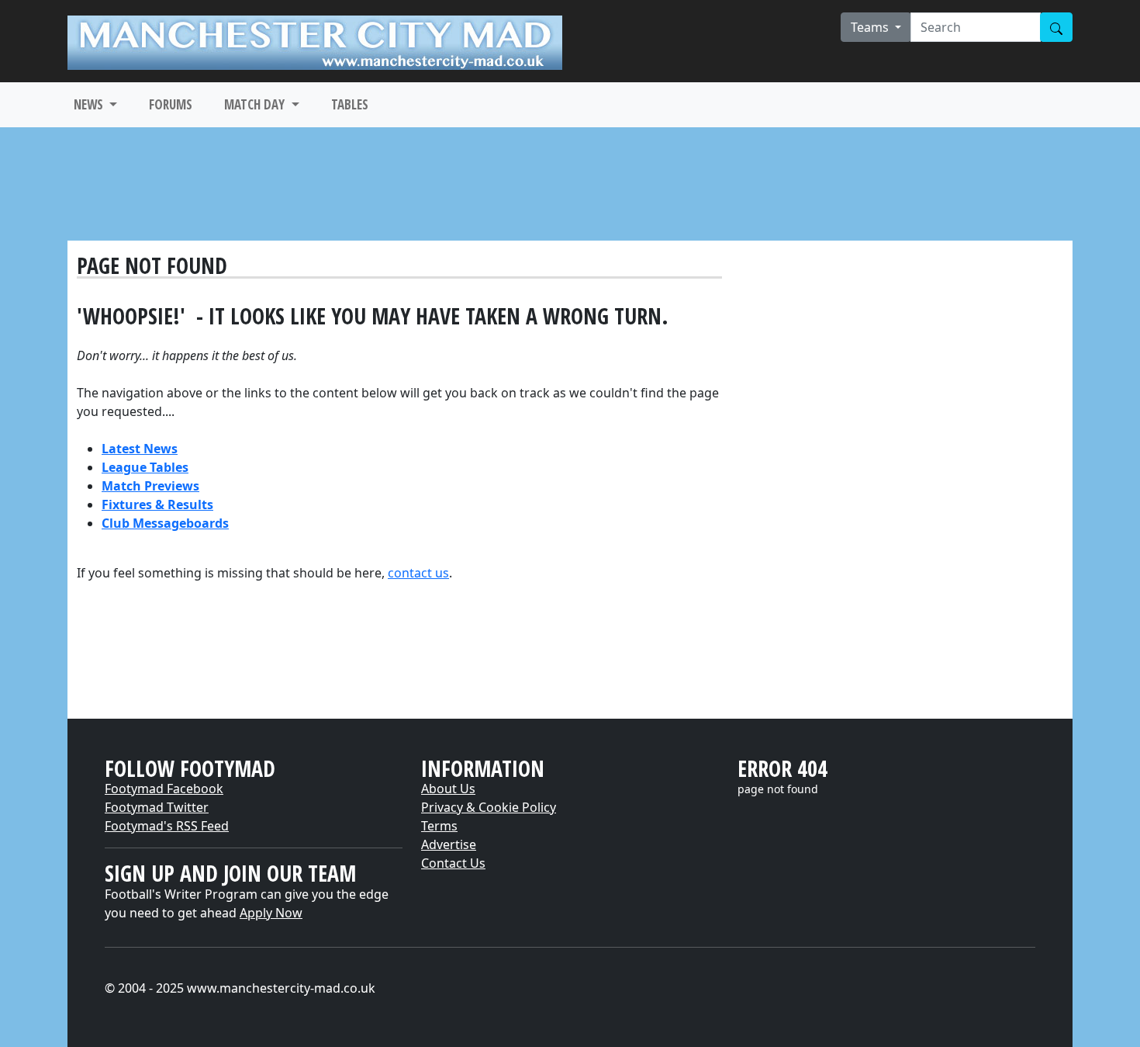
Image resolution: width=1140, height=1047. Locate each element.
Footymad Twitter (157, 807)
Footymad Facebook (164, 788)
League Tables (145, 467)
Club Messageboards (165, 523)
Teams (871, 27)
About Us (448, 788)
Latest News (140, 448)
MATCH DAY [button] (256, 104)
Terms (439, 825)
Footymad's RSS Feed (167, 825)
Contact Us (453, 863)
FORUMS (170, 104)
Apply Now (271, 912)
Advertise (448, 844)
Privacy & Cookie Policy (488, 807)
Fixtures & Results (157, 504)
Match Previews (150, 485)
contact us (418, 572)
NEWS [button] (90, 104)
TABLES (349, 104)
